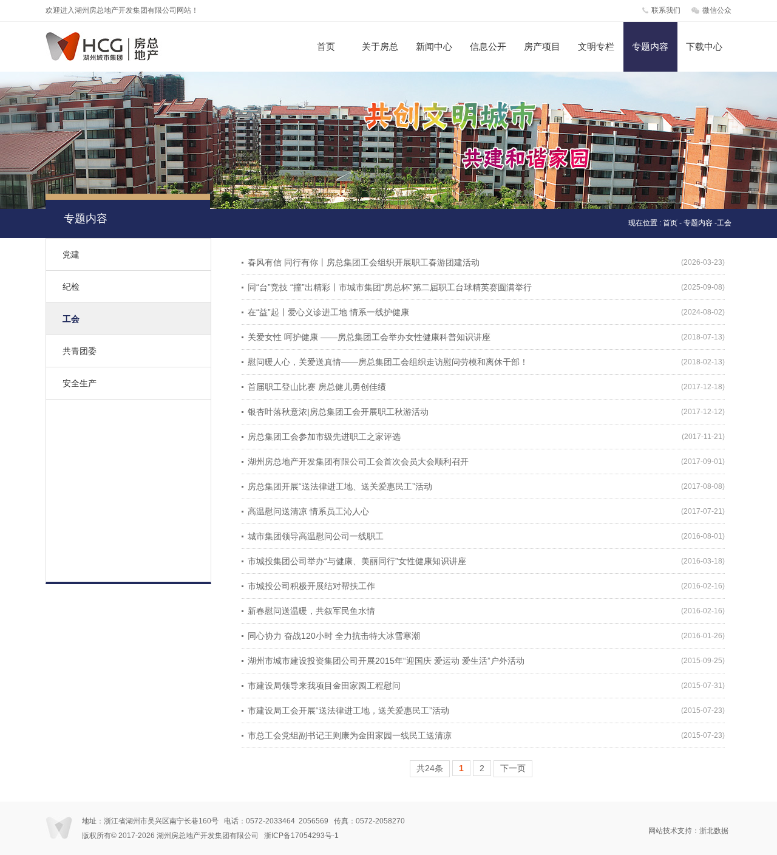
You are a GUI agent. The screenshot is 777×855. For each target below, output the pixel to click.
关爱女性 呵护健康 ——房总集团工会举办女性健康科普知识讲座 (369, 337)
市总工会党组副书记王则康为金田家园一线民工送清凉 (350, 735)
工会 (71, 319)
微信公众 (716, 10)
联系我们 (665, 10)
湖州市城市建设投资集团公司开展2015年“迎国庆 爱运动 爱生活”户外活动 (386, 661)
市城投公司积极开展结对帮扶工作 (311, 586)
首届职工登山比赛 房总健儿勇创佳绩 (317, 387)
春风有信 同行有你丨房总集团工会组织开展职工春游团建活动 (364, 262)
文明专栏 (596, 46)
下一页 (513, 768)
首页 (326, 46)
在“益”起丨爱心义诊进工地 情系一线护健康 (328, 312)
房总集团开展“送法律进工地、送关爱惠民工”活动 (340, 486)
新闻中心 (434, 46)
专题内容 (650, 46)
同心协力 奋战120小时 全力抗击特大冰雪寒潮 (334, 636)
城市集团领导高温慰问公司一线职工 (316, 536)
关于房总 (380, 46)
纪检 (71, 286)
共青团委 (80, 351)
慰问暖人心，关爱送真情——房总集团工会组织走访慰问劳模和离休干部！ (388, 362)
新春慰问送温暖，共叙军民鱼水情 (311, 611)
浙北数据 (713, 830)
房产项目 (542, 46)
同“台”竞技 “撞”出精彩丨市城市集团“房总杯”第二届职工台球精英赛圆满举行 (390, 287)
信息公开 (488, 46)
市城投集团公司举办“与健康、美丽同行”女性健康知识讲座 (357, 561)
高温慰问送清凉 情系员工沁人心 (308, 511)
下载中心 (704, 46)
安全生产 (80, 383)
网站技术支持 (670, 830)
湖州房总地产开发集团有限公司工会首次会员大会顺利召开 (358, 461)
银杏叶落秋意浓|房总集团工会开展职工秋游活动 (338, 412)
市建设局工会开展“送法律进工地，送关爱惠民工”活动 (348, 710)
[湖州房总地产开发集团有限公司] (114, 58)
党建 (71, 254)
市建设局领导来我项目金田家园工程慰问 (324, 685)
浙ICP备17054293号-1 (301, 835)
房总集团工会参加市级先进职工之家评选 (324, 436)
